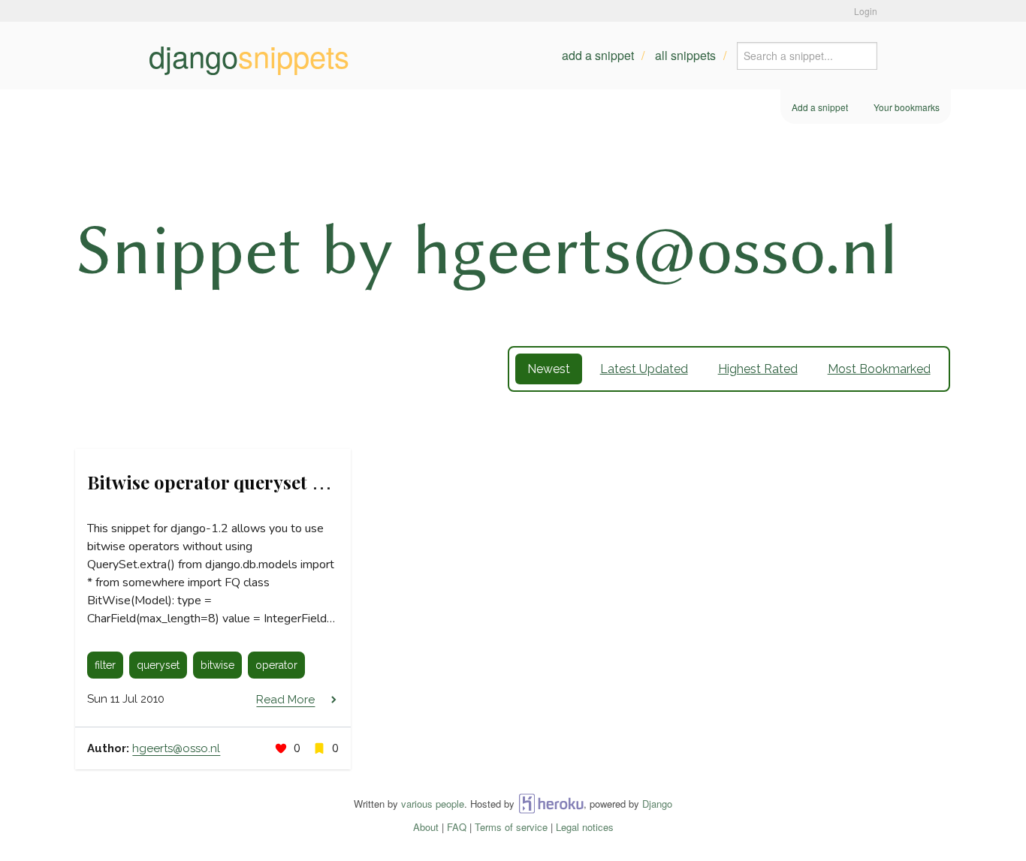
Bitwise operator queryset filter (221, 482)
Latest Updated (644, 369)
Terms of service (511, 827)
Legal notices (585, 827)
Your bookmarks (907, 107)
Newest (548, 369)
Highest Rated (758, 369)
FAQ (456, 827)
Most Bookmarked (879, 369)
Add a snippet (598, 55)
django (249, 55)
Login (865, 11)
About (426, 827)
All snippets (685, 55)
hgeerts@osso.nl (176, 748)
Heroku (551, 803)
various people (432, 803)
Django (657, 803)
